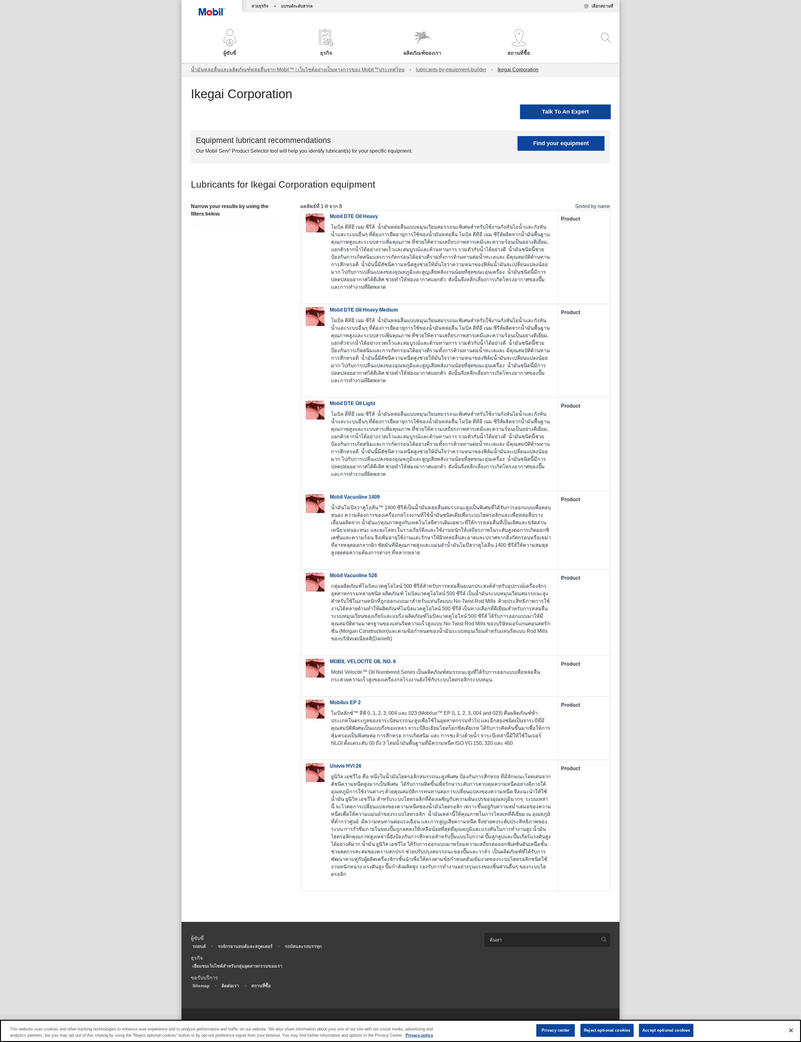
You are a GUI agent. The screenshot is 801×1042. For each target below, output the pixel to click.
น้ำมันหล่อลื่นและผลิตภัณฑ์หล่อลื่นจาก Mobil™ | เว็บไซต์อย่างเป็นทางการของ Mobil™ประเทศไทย (298, 69)
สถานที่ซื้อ (261, 985)
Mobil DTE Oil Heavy (354, 216)
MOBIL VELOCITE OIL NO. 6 (363, 661)
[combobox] (547, 940)
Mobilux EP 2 (345, 702)
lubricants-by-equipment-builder (451, 69)
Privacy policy (419, 1035)
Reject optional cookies (607, 1030)
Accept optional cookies (666, 1030)
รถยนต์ (199, 946)
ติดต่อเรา (230, 985)
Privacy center (556, 1030)
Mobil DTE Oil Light (352, 403)
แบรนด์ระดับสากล (297, 6)
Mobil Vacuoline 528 (353, 575)
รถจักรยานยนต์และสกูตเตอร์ (245, 946)
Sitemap (201, 985)
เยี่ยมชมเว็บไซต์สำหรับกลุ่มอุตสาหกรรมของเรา (237, 965)
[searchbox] (541, 940)
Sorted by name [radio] (592, 206)
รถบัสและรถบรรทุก (303, 946)
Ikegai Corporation (517, 69)
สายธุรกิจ (260, 6)
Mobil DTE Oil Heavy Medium (364, 310)
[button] (229, 43)
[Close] (791, 1030)
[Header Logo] (211, 8)
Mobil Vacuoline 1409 (355, 497)
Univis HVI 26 (345, 766)
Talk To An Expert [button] (565, 112)
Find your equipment (561, 143)
